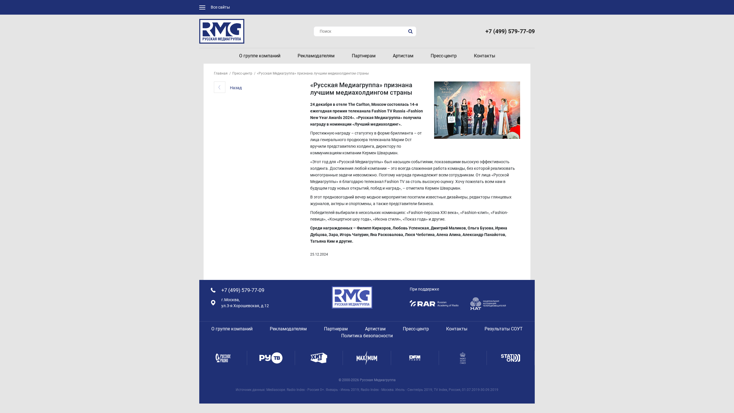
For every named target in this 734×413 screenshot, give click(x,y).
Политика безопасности (367, 335)
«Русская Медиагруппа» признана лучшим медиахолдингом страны (313, 73)
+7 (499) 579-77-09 (510, 31)
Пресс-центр (242, 73)
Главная (221, 73)
